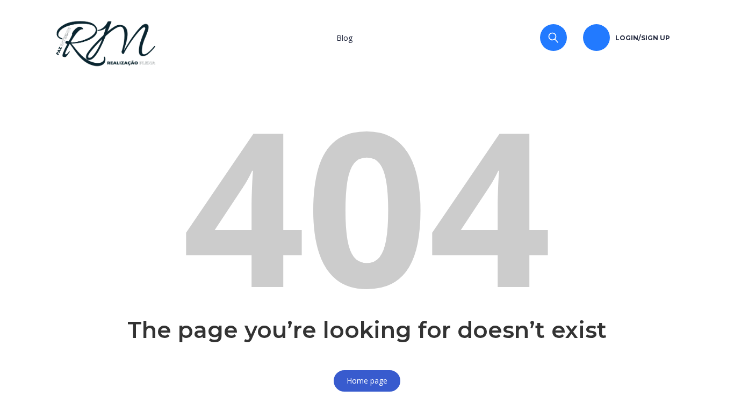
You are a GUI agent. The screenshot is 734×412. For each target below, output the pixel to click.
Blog (344, 37)
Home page (367, 381)
